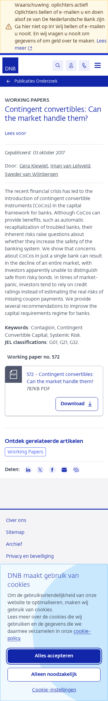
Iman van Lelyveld (70, 166)
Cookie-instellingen (54, 690)
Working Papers (25, 452)
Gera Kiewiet (34, 166)
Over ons (16, 520)
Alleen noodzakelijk (54, 674)
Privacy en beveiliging (30, 556)
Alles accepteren (54, 656)
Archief (14, 544)
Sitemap (15, 532)
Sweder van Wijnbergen (31, 174)
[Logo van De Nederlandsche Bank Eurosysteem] (10, 65)
